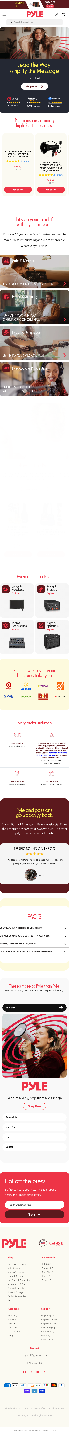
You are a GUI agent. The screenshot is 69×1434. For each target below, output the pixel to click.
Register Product (49, 1319)
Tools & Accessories (17, 1296)
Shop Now (31, 86)
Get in (32, 1214)
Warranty (45, 1335)
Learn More (31, 489)
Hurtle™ (46, 1276)
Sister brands (14, 1331)
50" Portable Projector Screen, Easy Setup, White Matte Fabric (18, 154)
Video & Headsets (16, 1288)
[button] (4, 14)
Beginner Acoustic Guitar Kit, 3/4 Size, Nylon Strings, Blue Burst (51, 532)
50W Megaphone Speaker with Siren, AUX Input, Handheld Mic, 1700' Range (51, 166)
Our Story (12, 1315)
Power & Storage (15, 1292)
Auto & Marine (14, 1268)
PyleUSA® (46, 1263)
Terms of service (42, 1408)
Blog (10, 1335)
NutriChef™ (47, 1272)
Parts (10, 1300)
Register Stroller (49, 1323)
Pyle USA (28, 1415)
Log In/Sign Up (48, 1315)
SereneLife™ (48, 1268)
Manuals (12, 1323)
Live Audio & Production (19, 1280)
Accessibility (47, 1339)
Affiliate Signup (48, 1327)
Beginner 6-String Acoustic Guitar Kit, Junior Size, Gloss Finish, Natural (18, 531)
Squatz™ (46, 1280)
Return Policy (47, 1331)
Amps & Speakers (16, 1272)
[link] (34, 863)
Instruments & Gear (17, 1284)
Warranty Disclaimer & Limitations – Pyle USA (51, 754)
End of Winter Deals (17, 1263)
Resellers (12, 1327)
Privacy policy (25, 1408)
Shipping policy (59, 1408)
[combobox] (20, 22)
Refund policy (10, 1408)
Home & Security (15, 1276)
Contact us (13, 1319)
